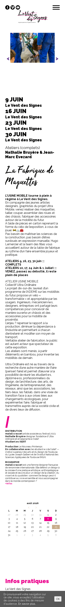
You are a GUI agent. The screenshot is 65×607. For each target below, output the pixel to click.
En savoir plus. (27, 603)
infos (9, 483)
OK (58, 598)
